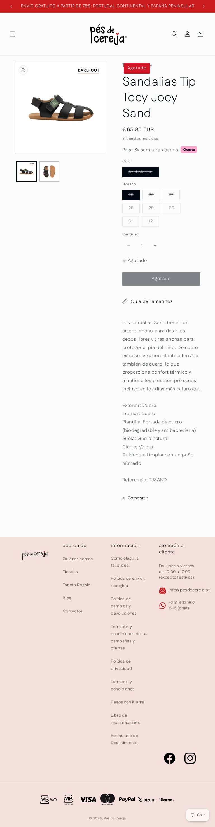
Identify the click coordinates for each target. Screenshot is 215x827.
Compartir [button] (138, 498)
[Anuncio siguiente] (204, 6)
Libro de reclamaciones (125, 718)
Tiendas (70, 572)
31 (133, 222)
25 (134, 196)
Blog (67, 598)
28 (134, 209)
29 (154, 209)
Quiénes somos (78, 559)
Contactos (73, 611)
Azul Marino (143, 173)
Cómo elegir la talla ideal (125, 562)
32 (153, 222)
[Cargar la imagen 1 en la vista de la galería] (26, 171)
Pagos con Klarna (128, 702)
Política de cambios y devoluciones (124, 606)
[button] (12, 34)
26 (154, 196)
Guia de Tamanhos (152, 301)
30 (175, 209)
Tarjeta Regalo (76, 585)
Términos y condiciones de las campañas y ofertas (129, 637)
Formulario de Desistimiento (124, 739)
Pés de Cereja (115, 818)
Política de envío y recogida (128, 582)
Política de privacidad (121, 665)
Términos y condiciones (123, 685)
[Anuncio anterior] (11, 6)
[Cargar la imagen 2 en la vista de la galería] (49, 171)
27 (174, 196)
